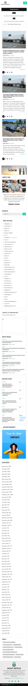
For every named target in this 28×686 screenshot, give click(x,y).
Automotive (8, 226)
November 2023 (5, 548)
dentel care (8, 249)
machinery (7, 281)
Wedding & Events (10, 306)
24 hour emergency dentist (8, 649)
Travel (14, 18)
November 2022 (5, 574)
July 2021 (4, 615)
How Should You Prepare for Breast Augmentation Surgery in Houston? (11, 363)
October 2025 (5, 492)
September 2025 (6, 494)
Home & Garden (9, 269)
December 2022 (5, 571)
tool (6, 296)
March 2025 (5, 510)
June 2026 (4, 471)
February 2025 (5, 512)
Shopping (7, 290)
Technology (8, 294)
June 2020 (4, 633)
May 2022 (4, 589)
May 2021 (4, 620)
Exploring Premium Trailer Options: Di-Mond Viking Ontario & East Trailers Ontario (14, 140)
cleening (7, 237)
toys (6, 299)
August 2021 (5, 612)
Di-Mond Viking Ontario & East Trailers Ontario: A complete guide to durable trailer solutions (13, 52)
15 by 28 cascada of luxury (8, 647)
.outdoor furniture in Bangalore (9, 642)
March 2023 (5, 564)
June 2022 (4, 587)
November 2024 (5, 520)
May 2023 (4, 558)
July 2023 (4, 553)
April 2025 (4, 507)
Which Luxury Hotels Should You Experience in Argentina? (14, 21)
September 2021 (6, 610)
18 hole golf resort (18, 647)
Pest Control (8, 283)
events (6, 255)
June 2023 (4, 556)
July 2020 (4, 630)
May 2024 (4, 533)
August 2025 (5, 497)
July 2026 (4, 469)
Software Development (10, 292)
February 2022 (5, 597)
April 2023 (4, 561)
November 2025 (5, 489)
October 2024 (5, 523)
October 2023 (5, 551)
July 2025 (4, 499)
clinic (6, 239)
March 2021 (5, 625)
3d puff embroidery (19, 654)
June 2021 (4, 617)
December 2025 (5, 487)
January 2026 (5, 484)
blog (6, 230)
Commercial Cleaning (10, 242)
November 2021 (5, 605)
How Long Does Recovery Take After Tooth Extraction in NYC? (13, 356)
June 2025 (4, 502)
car (5, 235)
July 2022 (4, 584)
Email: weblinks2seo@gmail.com (9, 315)
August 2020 (5, 628)
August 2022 (5, 582)
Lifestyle (7, 278)
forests (7, 260)
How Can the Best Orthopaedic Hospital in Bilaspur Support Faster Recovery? (13, 370)
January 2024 (5, 543)
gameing (7, 262)
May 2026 (4, 474)
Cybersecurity (8, 246)
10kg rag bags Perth (17, 644)
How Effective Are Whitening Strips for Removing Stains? (12, 341)
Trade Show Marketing (10, 301)
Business (6, 233)
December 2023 (5, 546)
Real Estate (8, 285)
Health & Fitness (9, 267)
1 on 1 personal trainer (7, 644)
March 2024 (5, 538)
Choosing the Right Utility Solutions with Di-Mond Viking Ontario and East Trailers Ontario (13, 96)
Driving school (8, 251)
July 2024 (4, 528)
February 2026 (5, 481)
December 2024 (5, 517)
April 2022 (4, 592)
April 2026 (4, 476)
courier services (8, 244)
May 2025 (4, 505)
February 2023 (5, 566)
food (6, 258)
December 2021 (5, 602)
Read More (22, 69)
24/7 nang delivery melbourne (9, 654)
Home (4, 24)
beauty (7, 228)
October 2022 (5, 576)
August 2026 (5, 466)
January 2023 (5, 569)
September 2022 (6, 579)
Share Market (8, 287)
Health (7, 265)
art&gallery (8, 223)
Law (6, 276)
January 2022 (5, 600)
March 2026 (5, 479)
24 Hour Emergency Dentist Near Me (10, 652)
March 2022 (5, 594)
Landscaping (8, 274)
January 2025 (5, 515)
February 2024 (5, 541)
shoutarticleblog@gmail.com (17, 678)
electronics (7, 253)
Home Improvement (9, 271)
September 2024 (6, 525)
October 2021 (5, 607)
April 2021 (4, 623)
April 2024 (4, 535)
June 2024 (4, 530)
